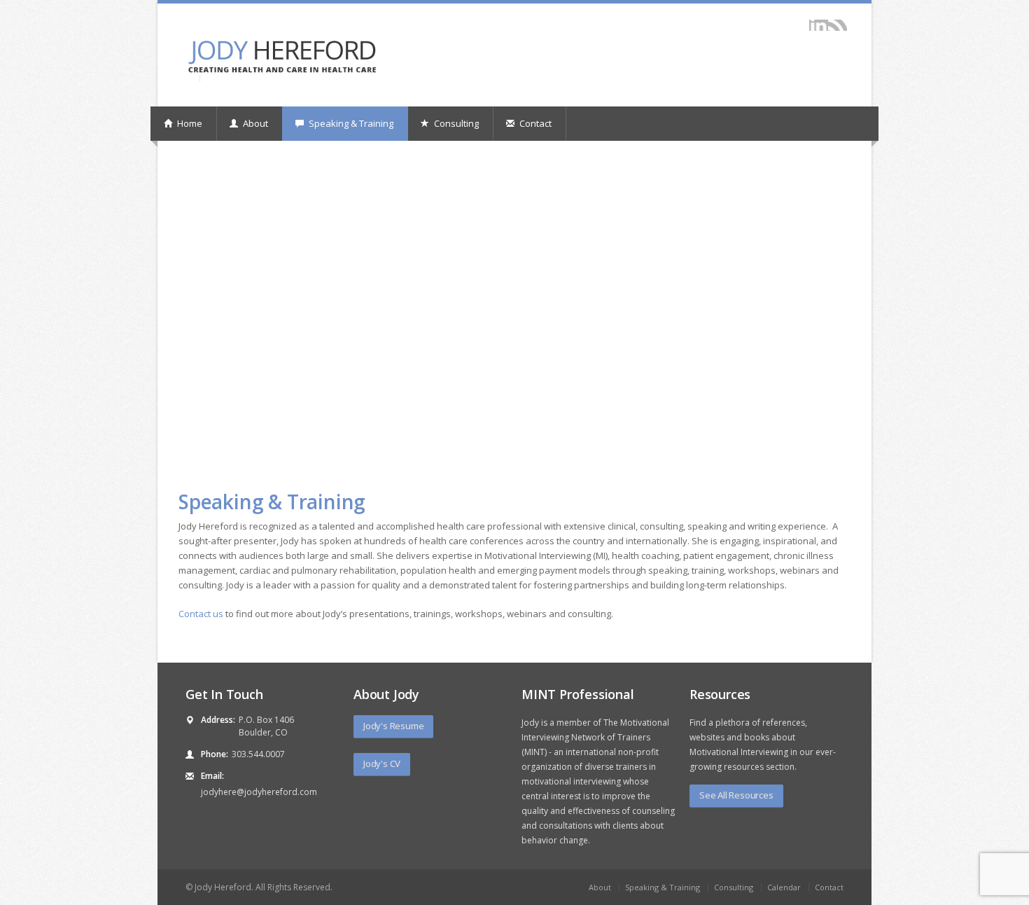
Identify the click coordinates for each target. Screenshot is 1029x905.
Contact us (200, 613)
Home (188, 123)
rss (837, 25)
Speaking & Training (350, 123)
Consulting (455, 123)
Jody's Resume (393, 725)
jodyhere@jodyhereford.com (259, 792)
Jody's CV (381, 763)
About (254, 123)
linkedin (818, 25)
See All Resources (736, 795)
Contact (534, 123)
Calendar (784, 887)
